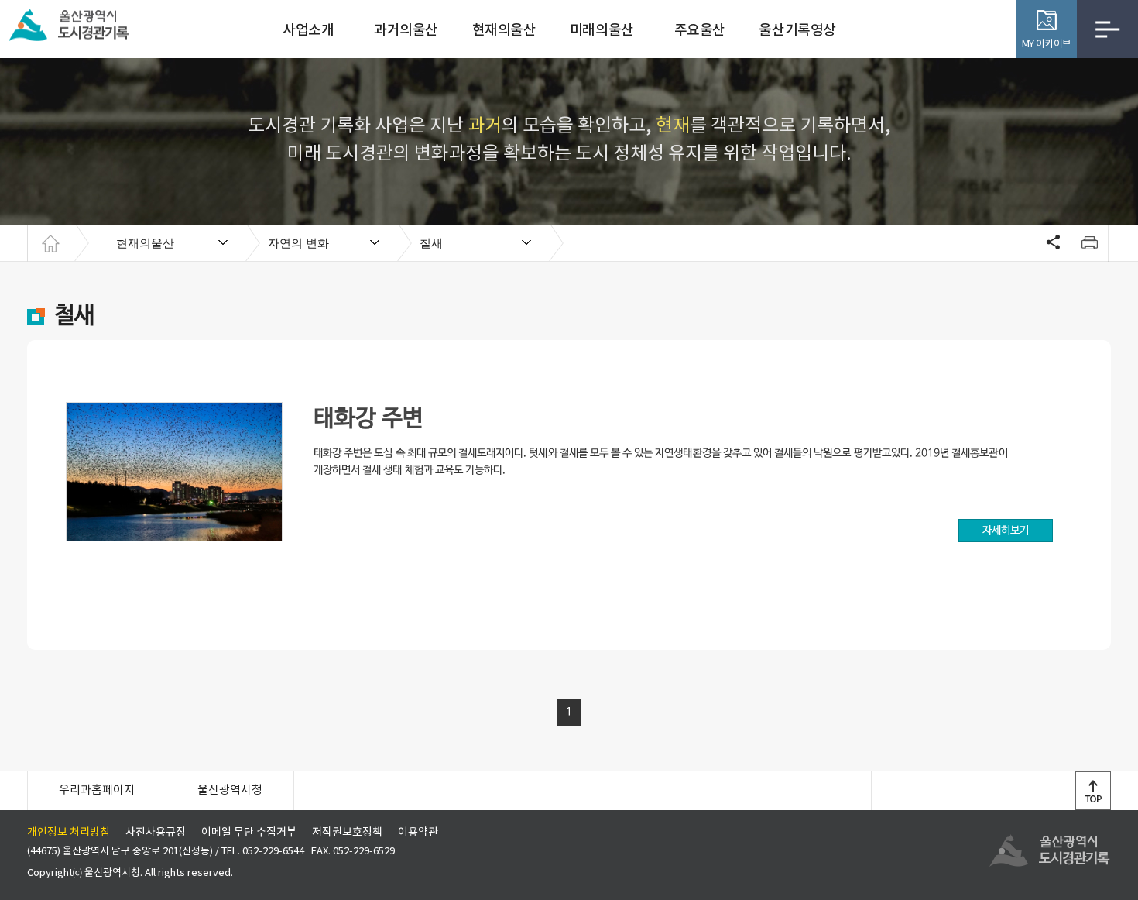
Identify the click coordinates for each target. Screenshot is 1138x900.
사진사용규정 (155, 832)
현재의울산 (504, 30)
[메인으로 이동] (50, 243)
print (1089, 243)
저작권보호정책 (347, 832)
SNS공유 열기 (1051, 243)
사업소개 (308, 30)
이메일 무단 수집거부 (248, 832)
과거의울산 (406, 30)
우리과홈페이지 (97, 790)
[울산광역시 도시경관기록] (73, 23)
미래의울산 (602, 30)
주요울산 (699, 30)
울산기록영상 (797, 30)
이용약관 (418, 832)
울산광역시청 (229, 790)
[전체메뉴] (1107, 29)
